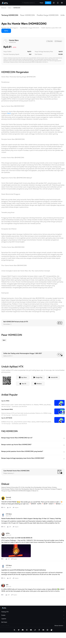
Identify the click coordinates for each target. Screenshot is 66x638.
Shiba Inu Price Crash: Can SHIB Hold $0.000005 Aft (16, 538)
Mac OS (24, 383)
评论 (4, 507)
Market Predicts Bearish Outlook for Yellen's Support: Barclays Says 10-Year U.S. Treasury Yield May (31, 518)
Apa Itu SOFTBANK (6, 418)
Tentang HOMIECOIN (9, 15)
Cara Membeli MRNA (7, 409)
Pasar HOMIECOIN (27, 15)
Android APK (54, 377)
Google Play (39, 377)
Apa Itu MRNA (5, 401)
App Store (24, 377)
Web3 (9, 113)
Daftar (6, 31)
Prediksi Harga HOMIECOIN (47, 15)
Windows (39, 383)
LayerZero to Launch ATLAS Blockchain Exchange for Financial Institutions (23, 570)
